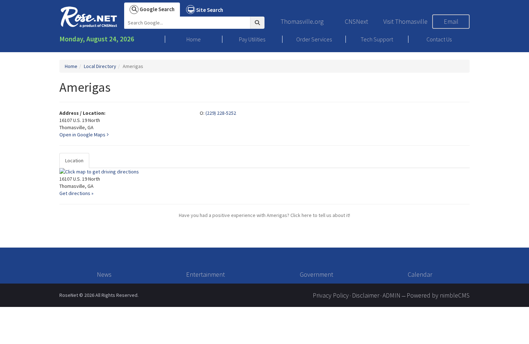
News (104, 274)
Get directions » (76, 193)
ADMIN (392, 295)
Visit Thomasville (405, 21)
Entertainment (205, 274)
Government (316, 274)
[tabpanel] (264, 182)
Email (451, 21)
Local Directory (100, 66)
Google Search (157, 9)
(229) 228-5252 (220, 113)
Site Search (209, 9)
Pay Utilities (252, 39)
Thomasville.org (302, 21)
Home (193, 39)
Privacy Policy (331, 295)
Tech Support (377, 39)
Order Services (314, 39)
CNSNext (356, 21)
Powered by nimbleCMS (438, 295)
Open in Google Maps (83, 134)
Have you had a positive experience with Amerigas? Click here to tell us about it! (264, 215)
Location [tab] (74, 160)
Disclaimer (365, 295)
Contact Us (439, 39)
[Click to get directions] (264, 171)
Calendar (420, 274)
